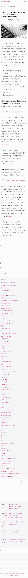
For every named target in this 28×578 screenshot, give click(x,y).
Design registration (6, 323)
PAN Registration (5, 417)
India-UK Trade (5, 382)
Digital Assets (5, 326)
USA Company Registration (8, 468)
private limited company (15, 232)
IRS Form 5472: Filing (6, 384)
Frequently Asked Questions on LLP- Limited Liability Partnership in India (13, 14)
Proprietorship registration (8, 425)
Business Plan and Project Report (10, 300)
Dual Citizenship (5, 331)
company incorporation (10, 76)
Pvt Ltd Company (5, 428)
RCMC (3, 430)
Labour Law (4, 394)
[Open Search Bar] (17, 2)
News (17, 150)
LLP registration (17, 156)
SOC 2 (3, 440)
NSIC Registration (6, 412)
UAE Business (5, 456)
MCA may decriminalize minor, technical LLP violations (13, 102)
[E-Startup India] (6, 2)
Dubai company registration (8, 333)
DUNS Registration (6, 336)
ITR (2, 392)
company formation (9, 153)
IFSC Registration (5, 374)
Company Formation (9, 222)
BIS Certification (5, 298)
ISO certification (5, 389)
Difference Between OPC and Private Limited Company (12, 171)
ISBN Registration (6, 387)
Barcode (3, 293)
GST (2, 364)
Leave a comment (8, 95)
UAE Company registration (8, 458)
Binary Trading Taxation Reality (9, 295)
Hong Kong (4, 369)
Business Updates (9, 70)
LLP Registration (5, 402)
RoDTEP (3, 435)
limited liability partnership (16, 230)
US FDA (3, 466)
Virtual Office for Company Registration (11, 473)
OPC (5, 232)
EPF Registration (5, 341)
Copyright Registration (7, 310)
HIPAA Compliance (6, 366)
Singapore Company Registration (9, 438)
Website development (7, 476)
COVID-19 (4, 316)
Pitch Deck (4, 422)
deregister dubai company (8, 321)
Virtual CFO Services (6, 471)
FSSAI (2, 359)
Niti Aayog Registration (7, 410)
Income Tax (4, 379)
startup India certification (7, 443)
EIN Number (4, 338)
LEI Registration (5, 397)
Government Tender (6, 361)
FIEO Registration (6, 351)
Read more (17, 65)
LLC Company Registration (8, 400)
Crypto (3, 318)
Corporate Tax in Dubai (7, 313)
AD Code (3, 287)
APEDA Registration (6, 290)
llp (18, 89)
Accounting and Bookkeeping (8, 285)
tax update (3, 448)
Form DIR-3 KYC (5, 356)
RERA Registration (6, 433)
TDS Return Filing (5, 450)
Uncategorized (5, 463)
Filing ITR (3, 354)
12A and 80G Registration (8, 282)
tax (2, 445)
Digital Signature (5, 328)
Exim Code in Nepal (6, 346)
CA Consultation (5, 305)
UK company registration (7, 461)
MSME (19, 222)
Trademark (4, 453)
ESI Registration (5, 343)
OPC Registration (6, 415)
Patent (3, 420)
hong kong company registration (9, 372)
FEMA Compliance (6, 349)
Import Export (4, 377)
